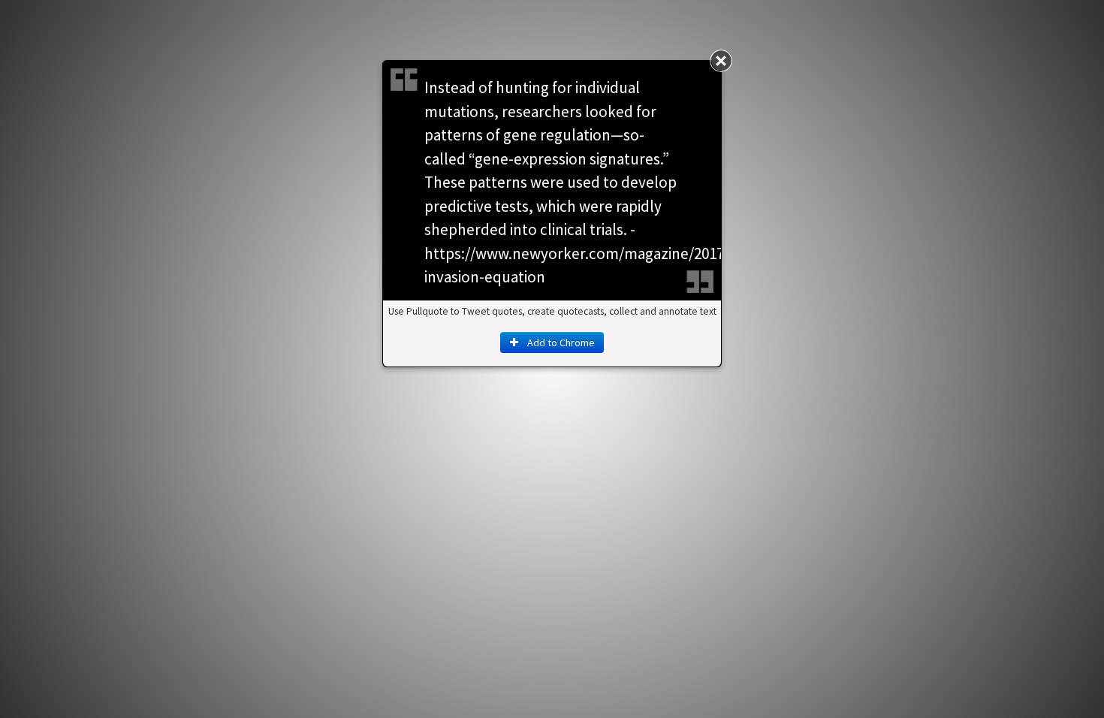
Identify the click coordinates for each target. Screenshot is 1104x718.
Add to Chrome (560, 342)
